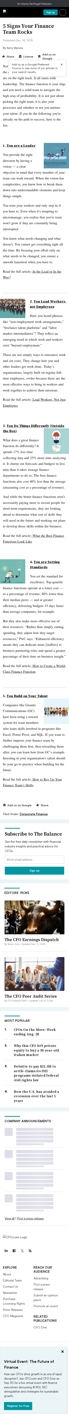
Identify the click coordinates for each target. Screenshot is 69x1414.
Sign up (50, 12)
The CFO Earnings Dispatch (31, 939)
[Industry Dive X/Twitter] (22, 1251)
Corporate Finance (34, 814)
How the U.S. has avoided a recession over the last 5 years (36, 1096)
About (7, 1274)
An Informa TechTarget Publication (34, 3)
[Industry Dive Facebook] (14, 1251)
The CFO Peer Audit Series (30, 996)
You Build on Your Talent (27, 695)
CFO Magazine (13, 1316)
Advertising (41, 1278)
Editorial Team (12, 1280)
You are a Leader (21, 145)
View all (10, 1218)
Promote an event (46, 1306)
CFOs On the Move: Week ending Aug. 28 (35, 1031)
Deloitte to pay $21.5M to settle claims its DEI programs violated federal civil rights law (36, 1073)
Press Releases (13, 1310)
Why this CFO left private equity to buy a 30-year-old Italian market (36, 1050)
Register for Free (18, 1405)
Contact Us (10, 1286)
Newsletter (10, 1293)
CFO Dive (40, 1327)
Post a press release (30, 1218)
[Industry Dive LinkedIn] (6, 1251)
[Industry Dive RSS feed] (30, 1251)
